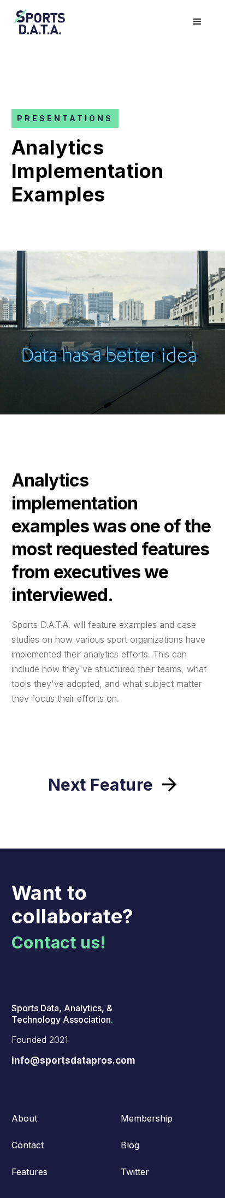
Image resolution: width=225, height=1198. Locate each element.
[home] (61, 21)
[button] (197, 21)
